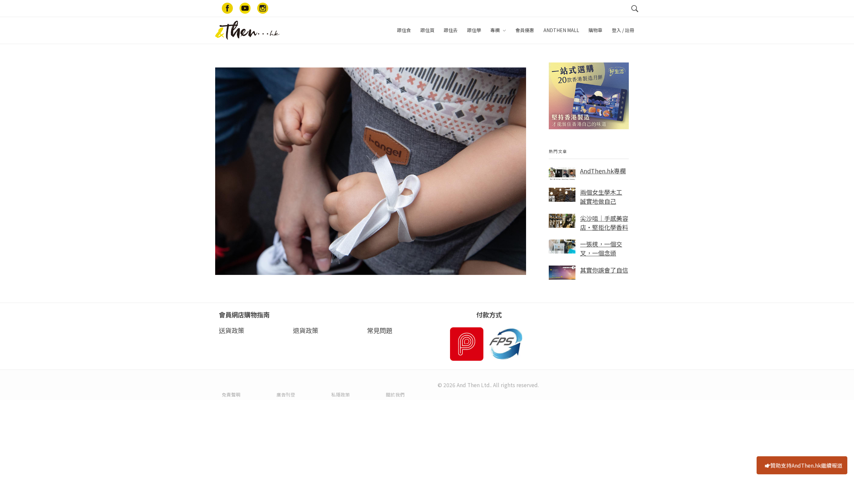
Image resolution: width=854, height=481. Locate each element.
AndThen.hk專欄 (603, 170)
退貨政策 (305, 330)
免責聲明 (231, 394)
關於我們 (395, 394)
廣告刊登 (286, 394)
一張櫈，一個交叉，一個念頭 (601, 248)
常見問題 (379, 330)
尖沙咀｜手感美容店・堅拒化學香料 (604, 222)
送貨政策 (231, 330)
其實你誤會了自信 (604, 270)
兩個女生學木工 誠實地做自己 (601, 196)
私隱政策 (340, 394)
